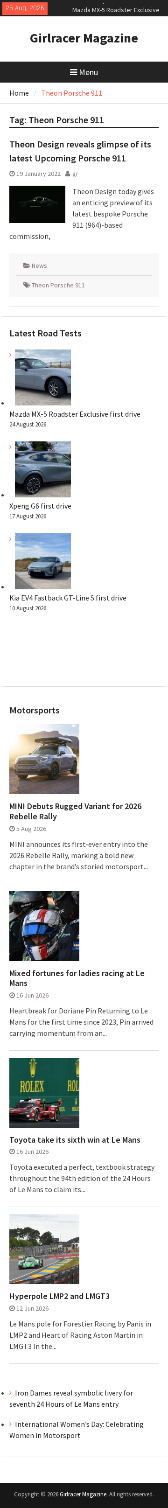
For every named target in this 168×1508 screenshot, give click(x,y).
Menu (88, 72)
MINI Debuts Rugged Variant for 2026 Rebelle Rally (75, 811)
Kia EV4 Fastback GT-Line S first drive (67, 597)
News (39, 265)
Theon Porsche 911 (58, 285)
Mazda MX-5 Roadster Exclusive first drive (74, 414)
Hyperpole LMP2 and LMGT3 (59, 1296)
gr (75, 173)
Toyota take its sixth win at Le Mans (74, 1140)
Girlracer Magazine (84, 37)
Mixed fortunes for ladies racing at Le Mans (77, 978)
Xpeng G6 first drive (40, 505)
